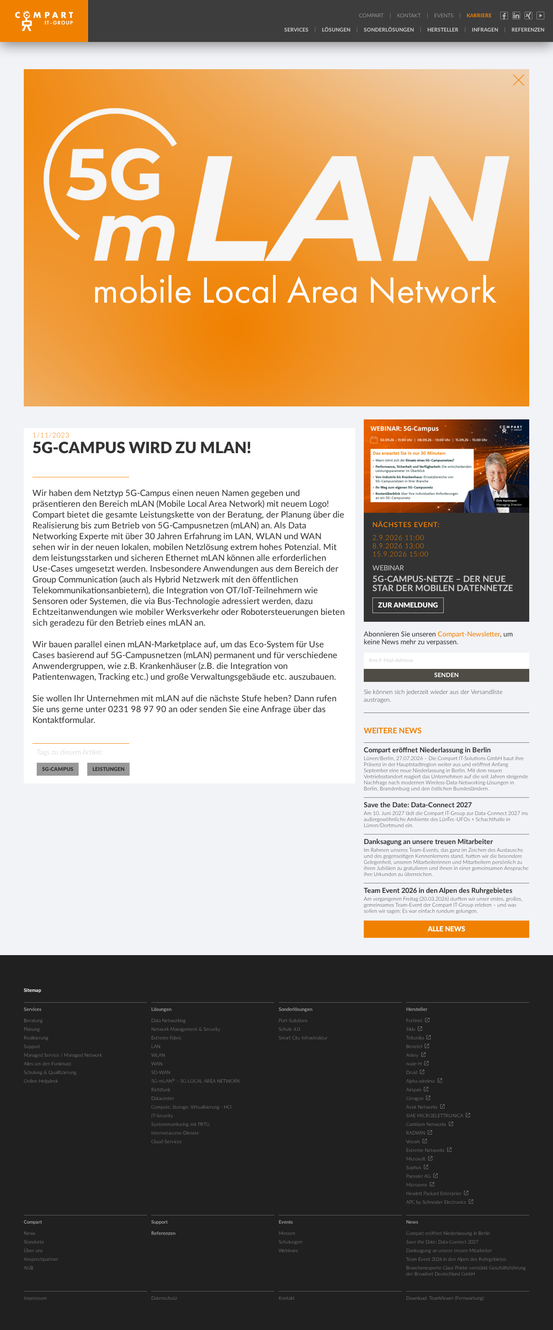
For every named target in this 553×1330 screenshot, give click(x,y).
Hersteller (442, 29)
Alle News (446, 929)
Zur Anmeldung (408, 605)
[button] (378, 17)
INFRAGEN (485, 29)
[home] (44, 21)
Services (296, 29)
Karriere (479, 15)
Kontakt (409, 15)
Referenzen (528, 29)
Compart (371, 15)
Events (443, 15)
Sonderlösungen (389, 29)
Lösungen (336, 29)
